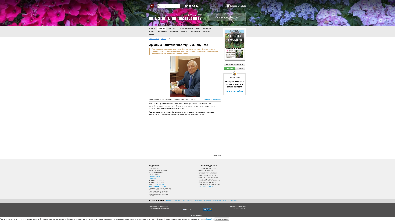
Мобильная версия (197, 215)
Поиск (224, 201)
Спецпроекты (162, 31)
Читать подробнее (234, 91)
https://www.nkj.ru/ (154, 176)
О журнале (207, 201)
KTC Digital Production (240, 208)
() (235, 6)
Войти (243, 6)
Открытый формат (186, 28)
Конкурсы (190, 201)
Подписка (174, 31)
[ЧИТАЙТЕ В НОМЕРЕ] (234, 24)
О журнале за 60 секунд (226, 17)
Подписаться (229, 68)
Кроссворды (198, 201)
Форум (151, 34)
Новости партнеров (203, 28)
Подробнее (210, 219)
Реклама (206, 31)
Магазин (184, 31)
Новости (152, 28)
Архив (151, 31)
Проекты (177, 201)
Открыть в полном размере (212, 99)
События (162, 28)
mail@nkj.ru (152, 178)
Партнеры (169, 201)
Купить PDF (240, 68)
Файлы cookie (232, 201)
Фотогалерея (217, 201)
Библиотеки (195, 31)
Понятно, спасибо (222, 219)
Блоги (183, 201)
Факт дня (171, 28)
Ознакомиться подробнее (206, 186)
